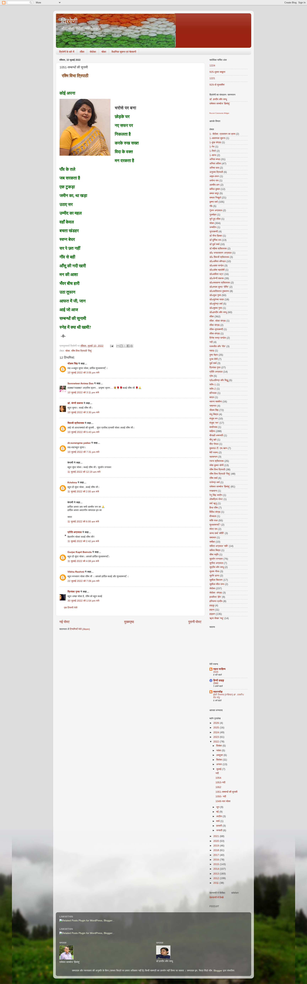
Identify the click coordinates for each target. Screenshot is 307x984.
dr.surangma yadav (79, 443)
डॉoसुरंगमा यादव (216, 299)
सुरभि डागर (214, 575)
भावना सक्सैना (215, 401)
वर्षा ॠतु (213, 503)
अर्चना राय (214, 180)
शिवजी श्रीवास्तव (76, 423)
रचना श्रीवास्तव (216, 461)
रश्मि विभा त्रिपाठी (217, 469)
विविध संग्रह (214, 512)
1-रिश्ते (212, 151)
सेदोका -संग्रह (215, 592)
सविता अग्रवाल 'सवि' (218, 546)
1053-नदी (220, 782)
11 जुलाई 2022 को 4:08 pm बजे (83, 561)
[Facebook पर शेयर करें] (128, 346)
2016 (216, 859)
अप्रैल (219, 816)
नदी (211, 342)
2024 (216, 732)
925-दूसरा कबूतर (217, 72)
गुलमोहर (212, 214)
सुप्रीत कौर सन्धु (216, 567)
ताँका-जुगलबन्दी (216, 329)
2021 (216, 836)
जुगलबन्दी (213, 231)
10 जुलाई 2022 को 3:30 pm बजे (83, 412)
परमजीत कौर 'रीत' (217, 346)
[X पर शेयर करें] (124, 346)
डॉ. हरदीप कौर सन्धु (218, 99)
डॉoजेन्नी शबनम (216, 278)
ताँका (82, 51)
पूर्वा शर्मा (213, 363)
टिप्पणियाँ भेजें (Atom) (80, 629)
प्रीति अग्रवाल (75, 532)
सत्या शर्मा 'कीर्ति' (216, 533)
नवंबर (219, 750)
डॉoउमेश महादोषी (217, 270)
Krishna (72, 482)
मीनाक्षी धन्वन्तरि (216, 435)
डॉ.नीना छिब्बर (215, 235)
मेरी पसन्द (213, 452)
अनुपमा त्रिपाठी (216, 172)
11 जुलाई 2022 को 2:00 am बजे (83, 491)
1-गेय (211, 146)
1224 (212, 65)
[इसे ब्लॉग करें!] (121, 346)
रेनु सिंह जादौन (215, 495)
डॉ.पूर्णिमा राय (215, 240)
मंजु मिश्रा (213, 414)
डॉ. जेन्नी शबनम (75, 403)
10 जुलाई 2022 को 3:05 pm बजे (83, 372)
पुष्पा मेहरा (213, 355)
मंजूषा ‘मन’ (214, 423)
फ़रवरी (219, 825)
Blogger (218, 970)
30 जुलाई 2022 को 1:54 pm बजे (83, 600)
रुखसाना (213, 491)
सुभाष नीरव (214, 571)
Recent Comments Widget (219, 113)
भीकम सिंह (73, 363)
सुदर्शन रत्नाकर (216, 558)
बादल (211, 397)
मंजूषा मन (213, 418)
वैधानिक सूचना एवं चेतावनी (124, 51)
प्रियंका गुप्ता (74, 591)
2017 (216, 855)
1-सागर (212, 155)
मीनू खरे (212, 439)
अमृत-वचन (214, 176)
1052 (218, 787)
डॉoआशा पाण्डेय (216, 265)
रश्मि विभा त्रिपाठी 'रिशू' (81, 350)
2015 (216, 864)
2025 (216, 727)
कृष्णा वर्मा (213, 202)
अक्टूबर (220, 755)
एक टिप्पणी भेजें (70, 607)
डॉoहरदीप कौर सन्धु (218, 312)
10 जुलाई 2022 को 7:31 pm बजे (83, 452)
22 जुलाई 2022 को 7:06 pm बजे (83, 581)
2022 (216, 741)
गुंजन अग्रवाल (215, 210)
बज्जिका (213, 393)
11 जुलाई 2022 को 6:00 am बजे (83, 521)
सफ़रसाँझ (217, 691)
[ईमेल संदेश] (111, 346)
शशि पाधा (213, 520)
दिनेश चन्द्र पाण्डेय (217, 338)
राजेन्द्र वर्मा (214, 482)
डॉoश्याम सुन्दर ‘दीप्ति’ (219, 287)
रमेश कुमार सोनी (216, 465)
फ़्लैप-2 (212, 388)
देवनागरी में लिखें (216, 897)
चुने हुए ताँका (214, 219)
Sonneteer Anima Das (80, 383)
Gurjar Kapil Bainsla (80, 552)
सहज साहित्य (219, 669)
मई (217, 811)
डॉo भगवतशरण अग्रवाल (220, 253)
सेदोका (93, 51)
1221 (212, 78)
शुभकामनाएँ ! (214, 524)
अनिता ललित (215, 163)
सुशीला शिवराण (216, 580)
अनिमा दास (214, 167)
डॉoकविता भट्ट (216, 274)
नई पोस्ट (64, 622)
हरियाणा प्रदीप (215, 601)
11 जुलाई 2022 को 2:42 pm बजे (83, 541)
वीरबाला (212, 516)
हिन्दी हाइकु (218, 680)
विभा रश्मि (213, 507)
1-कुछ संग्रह (215, 142)
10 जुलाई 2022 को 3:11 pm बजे (83, 392)
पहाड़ (211, 350)
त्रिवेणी (69, 20)
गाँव (210, 206)
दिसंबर (219, 745)
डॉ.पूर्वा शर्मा (214, 244)
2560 (215, 683)
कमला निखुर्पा (215, 197)
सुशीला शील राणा (216, 584)
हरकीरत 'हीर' (215, 597)
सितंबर (219, 759)
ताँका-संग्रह (214, 333)
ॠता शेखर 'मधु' (216, 618)
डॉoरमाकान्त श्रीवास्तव (219, 282)
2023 (216, 737)
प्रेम (211, 376)
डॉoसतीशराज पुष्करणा (219, 291)
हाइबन (212, 614)
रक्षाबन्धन (213, 456)
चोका (103, 51)
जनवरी (219, 830)
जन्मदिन (212, 227)
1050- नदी (221, 796)
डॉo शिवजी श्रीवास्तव (219, 257)
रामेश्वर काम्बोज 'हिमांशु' (219, 103)
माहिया (212, 431)
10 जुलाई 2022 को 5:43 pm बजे (83, 432)
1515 (215, 672)
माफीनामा (213, 427)
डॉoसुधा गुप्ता (215, 295)
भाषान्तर (212, 405)
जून (218, 807)
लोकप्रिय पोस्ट (216, 499)
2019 (216, 845)
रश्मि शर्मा (213, 478)
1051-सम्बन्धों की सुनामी (226, 792)
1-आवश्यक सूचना (217, 138)
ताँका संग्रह (214, 325)
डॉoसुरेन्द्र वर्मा (215, 303)
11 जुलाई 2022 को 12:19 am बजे (84, 472)
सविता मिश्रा (214, 550)
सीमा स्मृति (214, 554)
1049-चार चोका (223, 801)
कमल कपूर (214, 193)
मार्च (218, 821)
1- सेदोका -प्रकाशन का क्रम (222, 134)
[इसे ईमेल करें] (118, 346)
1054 (218, 778)
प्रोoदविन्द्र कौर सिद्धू (218, 380)
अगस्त (219, 764)
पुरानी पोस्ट (194, 622)
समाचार (212, 537)
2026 (216, 723)
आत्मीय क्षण (214, 185)
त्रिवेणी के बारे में (66, 51)
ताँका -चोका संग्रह (217, 320)
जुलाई (219, 769)
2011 (216, 883)
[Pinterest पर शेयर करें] (131, 346)
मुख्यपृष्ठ (129, 622)
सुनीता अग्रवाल (216, 563)
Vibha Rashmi (76, 571)
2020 (216, 841)
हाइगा (211, 609)
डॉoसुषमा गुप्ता (215, 308)
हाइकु (211, 605)
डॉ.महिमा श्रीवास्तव (218, 248)
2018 (216, 850)
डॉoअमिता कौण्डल (217, 261)
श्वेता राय (213, 529)
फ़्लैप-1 (212, 384)
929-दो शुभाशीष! (217, 84)
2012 (216, 878)
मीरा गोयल (213, 444)
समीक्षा (212, 541)
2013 (216, 873)
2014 (216, 869)
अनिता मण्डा (214, 159)
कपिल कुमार (214, 189)
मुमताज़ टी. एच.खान (218, 448)
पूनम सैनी (213, 359)
